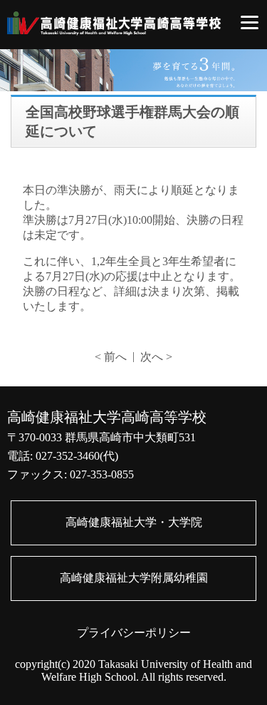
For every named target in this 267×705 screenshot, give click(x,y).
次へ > (156, 357)
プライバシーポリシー (134, 633)
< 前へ (111, 357)
